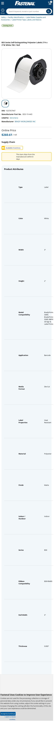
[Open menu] (2, 3)
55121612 (14, 118)
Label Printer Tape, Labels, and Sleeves (26, 20)
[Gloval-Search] (48, 11)
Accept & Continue (8, 714)
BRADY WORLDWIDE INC (25, 121)
